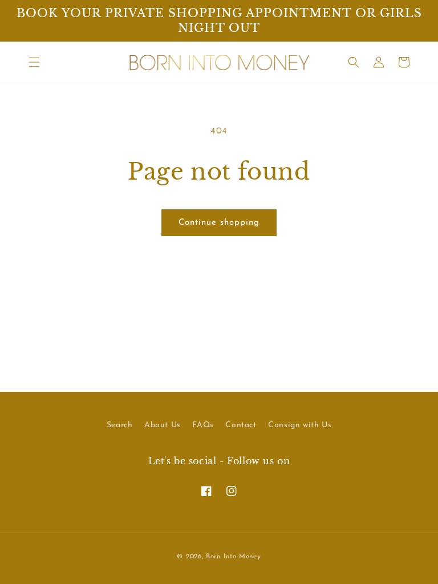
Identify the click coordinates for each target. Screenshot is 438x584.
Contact (240, 425)
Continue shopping (219, 222)
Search (120, 425)
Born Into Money (233, 556)
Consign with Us (299, 425)
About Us (162, 425)
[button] (34, 62)
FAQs (202, 425)
